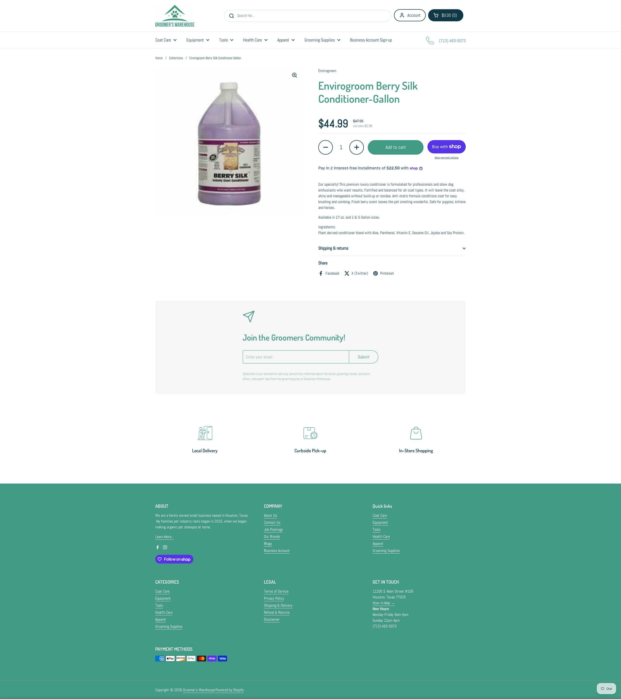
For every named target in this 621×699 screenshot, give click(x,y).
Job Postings (273, 529)
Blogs (268, 543)
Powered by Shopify (229, 689)
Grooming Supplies (386, 550)
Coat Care (380, 515)
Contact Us (272, 522)
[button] (445, 15)
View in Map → (384, 602)
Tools (376, 529)
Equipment (380, 522)
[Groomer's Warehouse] (174, 16)
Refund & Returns (277, 612)
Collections (176, 58)
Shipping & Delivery (278, 605)
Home (159, 58)
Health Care (381, 536)
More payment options (446, 157)
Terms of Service (276, 591)
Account (413, 15)
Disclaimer (272, 619)
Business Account (277, 550)
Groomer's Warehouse (199, 689)
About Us (270, 515)
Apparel (378, 543)
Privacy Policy (274, 598)
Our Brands (272, 536)
